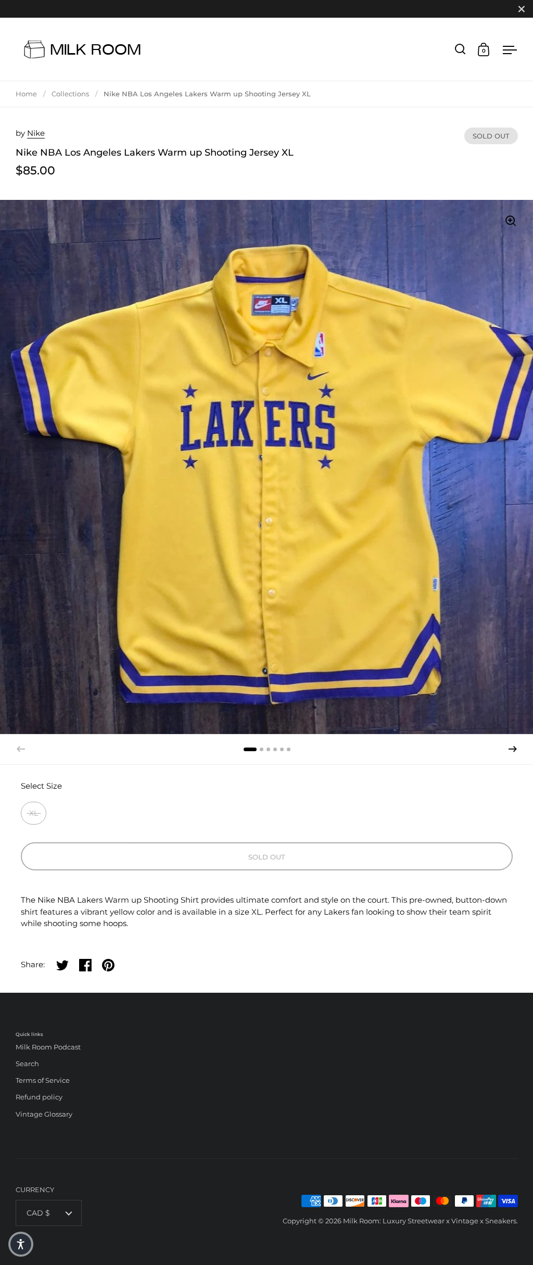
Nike (36, 133)
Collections (70, 94)
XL (33, 813)
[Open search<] (460, 49)
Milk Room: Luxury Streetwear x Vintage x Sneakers (429, 1221)
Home (26, 94)
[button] (512, 749)
